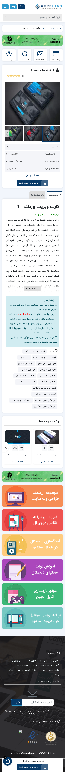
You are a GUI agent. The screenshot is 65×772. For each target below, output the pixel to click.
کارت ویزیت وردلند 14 (47, 454)
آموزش (56, 660)
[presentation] (7, 133)
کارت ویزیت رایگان (48, 369)
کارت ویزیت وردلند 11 (25, 382)
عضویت (16, 702)
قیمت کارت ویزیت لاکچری (44, 357)
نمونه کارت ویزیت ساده (21, 400)
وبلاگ (56, 675)
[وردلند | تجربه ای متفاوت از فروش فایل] (48, 6)
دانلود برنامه (54, 670)
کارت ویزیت (11, 161)
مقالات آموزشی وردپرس (26, 670)
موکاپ (10, 670)
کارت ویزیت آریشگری (46, 363)
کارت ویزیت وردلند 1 (17, 454)
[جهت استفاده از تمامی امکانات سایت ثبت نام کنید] (21, 6)
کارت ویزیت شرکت (27, 369)
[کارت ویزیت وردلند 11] (32, 103)
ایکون (34, 665)
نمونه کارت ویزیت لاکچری (45, 406)
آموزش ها (32, 660)
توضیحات (53, 195)
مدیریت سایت (12, 146)
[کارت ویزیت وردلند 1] (17, 437)
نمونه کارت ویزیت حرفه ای (44, 394)
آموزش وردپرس (18, 660)
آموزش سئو (44, 660)
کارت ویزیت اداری (25, 363)
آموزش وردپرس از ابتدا (50, 665)
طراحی (20, 161)
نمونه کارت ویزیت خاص (45, 400)
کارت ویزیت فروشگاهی (25, 375)
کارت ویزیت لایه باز (47, 382)
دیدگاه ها (35, 195)
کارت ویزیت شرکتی (47, 375)
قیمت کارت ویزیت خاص (34, 351)
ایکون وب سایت (21, 665)
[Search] (6, 17)
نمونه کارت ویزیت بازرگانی (44, 388)
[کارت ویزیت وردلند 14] (47, 437)
